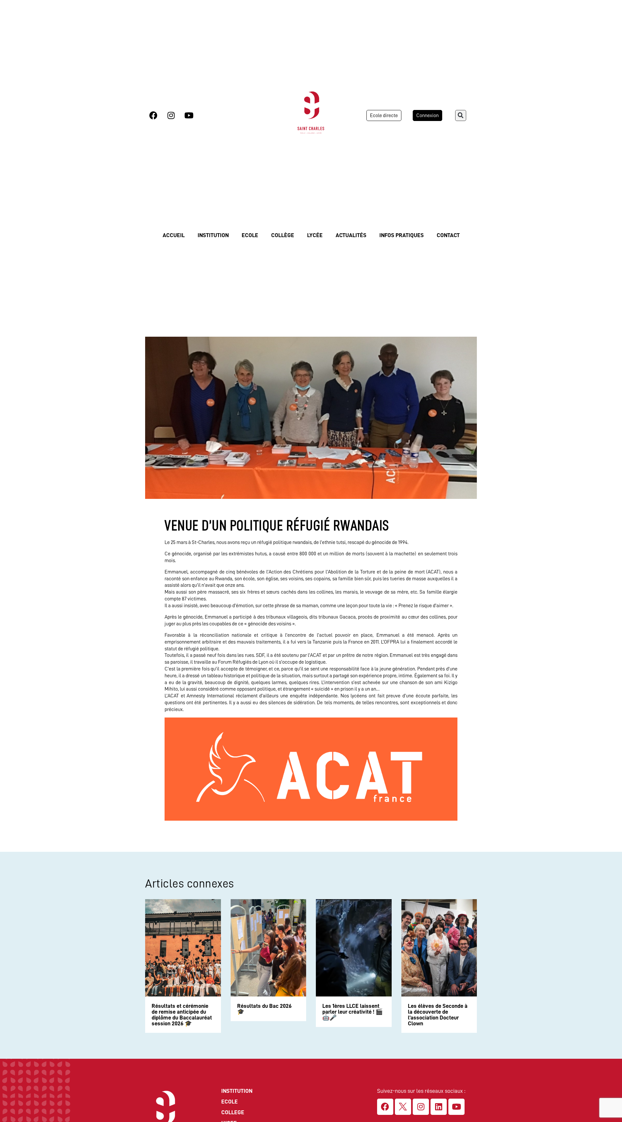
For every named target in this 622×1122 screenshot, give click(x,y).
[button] (460, 115)
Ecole (250, 235)
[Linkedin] (439, 1107)
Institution (213, 235)
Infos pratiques (401, 235)
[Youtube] (189, 115)
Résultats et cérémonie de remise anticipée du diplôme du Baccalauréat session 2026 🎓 (182, 1014)
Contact (448, 235)
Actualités (351, 235)
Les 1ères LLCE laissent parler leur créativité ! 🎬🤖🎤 (352, 1011)
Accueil (174, 235)
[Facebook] (153, 115)
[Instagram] (171, 115)
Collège (282, 235)
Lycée (315, 235)
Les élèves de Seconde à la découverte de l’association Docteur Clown (437, 1014)
